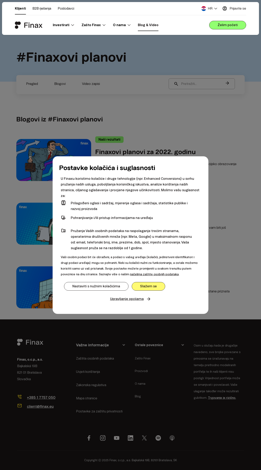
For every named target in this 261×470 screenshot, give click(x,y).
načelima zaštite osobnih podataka (154, 274)
